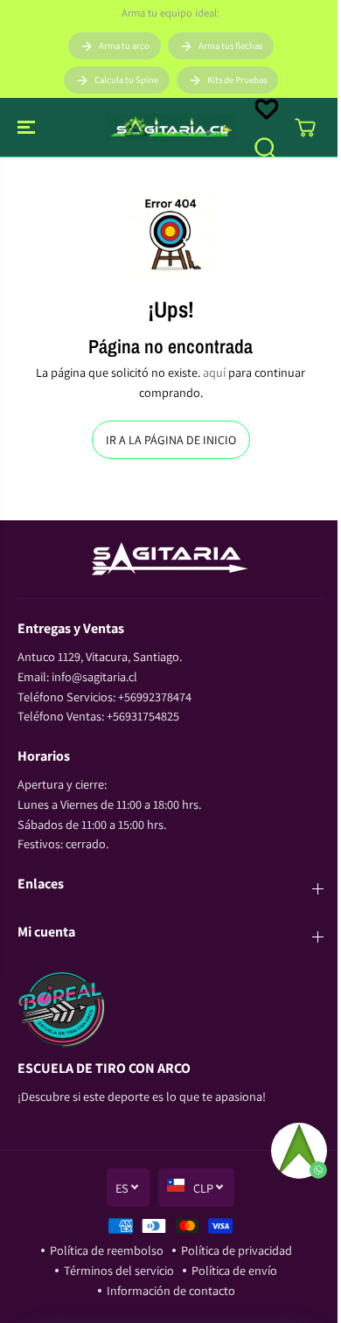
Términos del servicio (119, 1270)
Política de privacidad (236, 1250)
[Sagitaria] (170, 127)
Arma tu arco (124, 45)
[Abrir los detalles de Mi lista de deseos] (267, 109)
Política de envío (234, 1270)
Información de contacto (171, 1290)
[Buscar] (265, 147)
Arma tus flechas (230, 45)
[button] (27, 127)
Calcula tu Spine (126, 79)
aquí (214, 372)
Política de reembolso (107, 1250)
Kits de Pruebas (237, 79)
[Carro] (305, 127)
